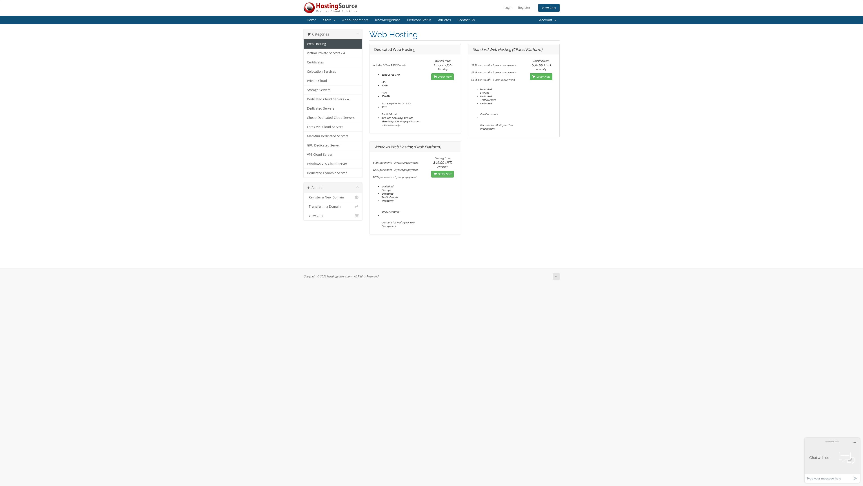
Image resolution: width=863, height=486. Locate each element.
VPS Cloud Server (320, 155)
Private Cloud (317, 81)
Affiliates (444, 20)
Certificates (315, 62)
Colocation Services (321, 72)
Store (328, 20)
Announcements (355, 20)
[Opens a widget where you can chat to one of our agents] (832, 460)
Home (311, 20)
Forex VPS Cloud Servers (325, 127)
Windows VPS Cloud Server (327, 164)
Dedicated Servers (320, 108)
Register (524, 7)
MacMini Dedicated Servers (327, 136)
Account (546, 20)
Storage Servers (319, 90)
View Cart (549, 8)
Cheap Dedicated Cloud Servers (331, 118)
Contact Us (466, 20)
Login (509, 7)
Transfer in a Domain (324, 207)
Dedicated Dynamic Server (327, 173)
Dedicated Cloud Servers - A (328, 99)
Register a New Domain (325, 197)
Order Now (444, 77)
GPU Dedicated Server (323, 145)
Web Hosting (316, 44)
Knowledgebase (387, 20)
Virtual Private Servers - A (326, 53)
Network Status (419, 20)
